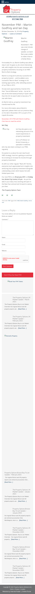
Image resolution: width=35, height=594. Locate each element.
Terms (12, 589)
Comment (5, 219)
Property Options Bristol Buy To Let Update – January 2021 (21, 511)
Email (3, 244)
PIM (9, 200)
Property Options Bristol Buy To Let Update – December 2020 (21, 549)
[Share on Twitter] (9, 196)
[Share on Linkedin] (13, 196)
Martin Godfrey (24, 200)
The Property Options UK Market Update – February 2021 (21, 319)
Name (3, 237)
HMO (18, 200)
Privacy (17, 589)
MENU (7, 2)
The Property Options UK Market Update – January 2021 (21, 492)
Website (4, 251)
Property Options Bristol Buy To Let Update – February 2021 (16, 474)
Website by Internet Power (11, 591)
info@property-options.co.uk (17, 16)
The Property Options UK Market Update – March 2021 (21, 300)
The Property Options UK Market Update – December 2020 (21, 530)
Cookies (23, 589)
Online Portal (26, 591)
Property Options (17, 10)
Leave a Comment (16, 34)
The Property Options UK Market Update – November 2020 (21, 568)
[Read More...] (22, 309)
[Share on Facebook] (4, 196)
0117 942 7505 (17, 19)
